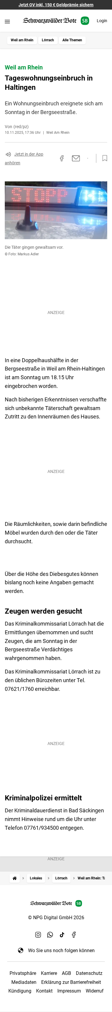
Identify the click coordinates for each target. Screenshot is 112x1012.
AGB (66, 973)
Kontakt (44, 991)
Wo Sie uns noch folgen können (61, 950)
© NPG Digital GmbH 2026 (56, 917)
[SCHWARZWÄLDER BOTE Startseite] (56, 20)
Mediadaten (23, 982)
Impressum (69, 991)
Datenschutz (89, 973)
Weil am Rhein (22, 40)
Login (102, 20)
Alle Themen (72, 40)
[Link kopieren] (51, 158)
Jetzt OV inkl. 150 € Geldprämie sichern (56, 4)
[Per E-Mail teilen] (76, 158)
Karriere (49, 973)
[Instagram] (38, 935)
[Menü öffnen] (7, 21)
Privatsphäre (23, 973)
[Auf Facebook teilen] (62, 158)
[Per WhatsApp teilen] (87, 158)
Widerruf (95, 991)
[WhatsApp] (50, 935)
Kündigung (19, 991)
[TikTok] (62, 935)
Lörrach (48, 40)
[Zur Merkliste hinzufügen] (103, 158)
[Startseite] (15, 878)
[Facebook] (74, 935)
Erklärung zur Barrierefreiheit (71, 982)
